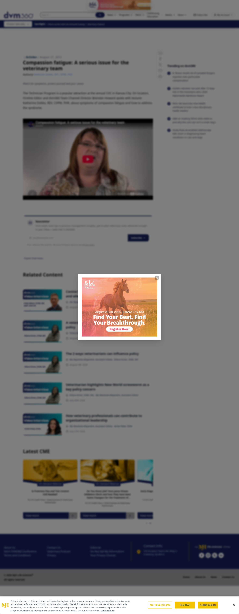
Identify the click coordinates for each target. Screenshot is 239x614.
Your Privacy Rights (160, 604)
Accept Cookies (208, 604)
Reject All (185, 604)
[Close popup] (157, 278)
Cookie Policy (107, 610)
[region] (119, 605)
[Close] (233, 604)
